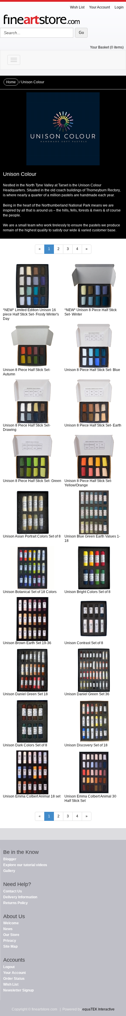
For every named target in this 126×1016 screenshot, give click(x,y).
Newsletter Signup (18, 990)
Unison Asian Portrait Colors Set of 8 (32, 536)
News (8, 929)
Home (11, 82)
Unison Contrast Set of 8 (83, 643)
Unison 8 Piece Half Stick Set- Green (32, 481)
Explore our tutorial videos (25, 865)
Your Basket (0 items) (107, 47)
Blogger (9, 859)
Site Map (10, 946)
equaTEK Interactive (98, 1009)
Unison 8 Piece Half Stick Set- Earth (92, 425)
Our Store (11, 935)
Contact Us (12, 891)
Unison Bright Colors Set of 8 (87, 592)
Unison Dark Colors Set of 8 (25, 745)
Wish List (77, 7)
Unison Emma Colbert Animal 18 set (31, 796)
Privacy (9, 941)
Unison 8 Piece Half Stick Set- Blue (92, 370)
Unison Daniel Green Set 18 (25, 694)
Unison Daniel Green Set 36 (86, 694)
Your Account (99, 7)
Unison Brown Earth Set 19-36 (27, 643)
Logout (9, 967)
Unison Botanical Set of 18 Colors (30, 592)
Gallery (9, 871)
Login (119, 7)
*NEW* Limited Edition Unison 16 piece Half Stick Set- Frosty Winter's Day (31, 314)
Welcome (11, 923)
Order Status (14, 979)
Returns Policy (15, 903)
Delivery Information (20, 897)
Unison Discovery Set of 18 (86, 745)
